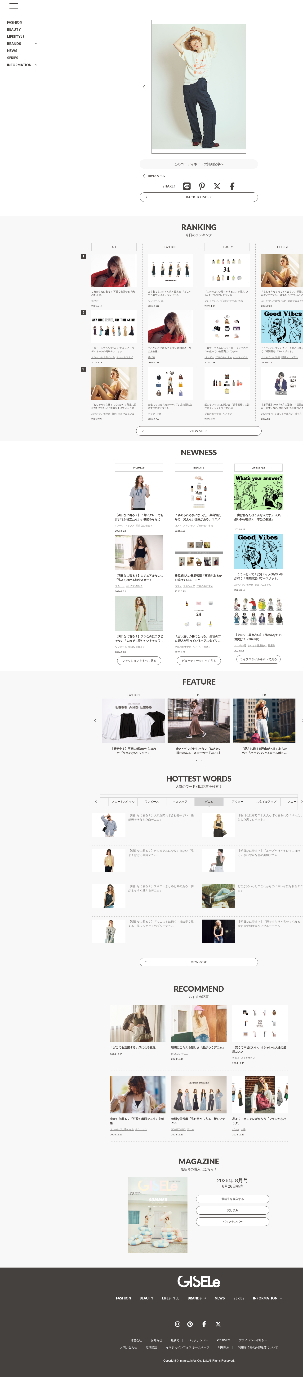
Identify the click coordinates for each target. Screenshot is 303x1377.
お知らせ (156, 1340)
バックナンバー (233, 1221)
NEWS (12, 51)
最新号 (175, 1340)
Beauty (198, 467)
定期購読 (151, 1347)
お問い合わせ (128, 1347)
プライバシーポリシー (253, 1340)
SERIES (12, 58)
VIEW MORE (199, 431)
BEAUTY (14, 29)
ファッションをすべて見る (139, 660)
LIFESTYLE (15, 37)
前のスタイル (156, 176)
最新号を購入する (232, 1199)
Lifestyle (258, 467)
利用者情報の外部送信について (258, 1347)
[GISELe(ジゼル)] (199, 1281)
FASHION (14, 22)
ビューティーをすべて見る (199, 660)
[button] (196, 760)
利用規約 (223, 1347)
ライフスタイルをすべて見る (258, 659)
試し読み (232, 1210)
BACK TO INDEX (199, 197)
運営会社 (136, 1340)
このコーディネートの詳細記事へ (199, 164)
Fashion (139, 467)
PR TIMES (223, 1340)
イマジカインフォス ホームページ (187, 1347)
